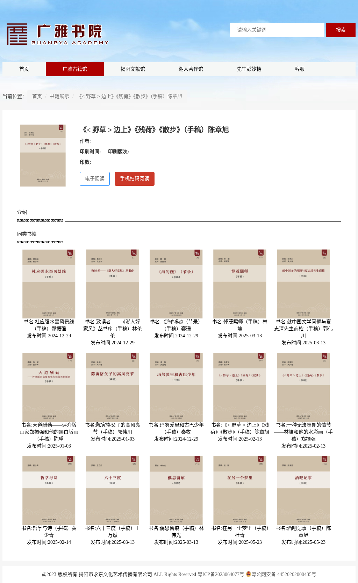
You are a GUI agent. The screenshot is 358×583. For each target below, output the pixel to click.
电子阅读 (95, 178)
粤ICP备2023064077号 (221, 574)
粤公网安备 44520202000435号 (283, 574)
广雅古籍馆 (75, 69)
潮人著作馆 (191, 69)
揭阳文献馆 (133, 69)
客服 (300, 69)
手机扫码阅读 (134, 178)
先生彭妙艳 (249, 69)
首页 (24, 69)
